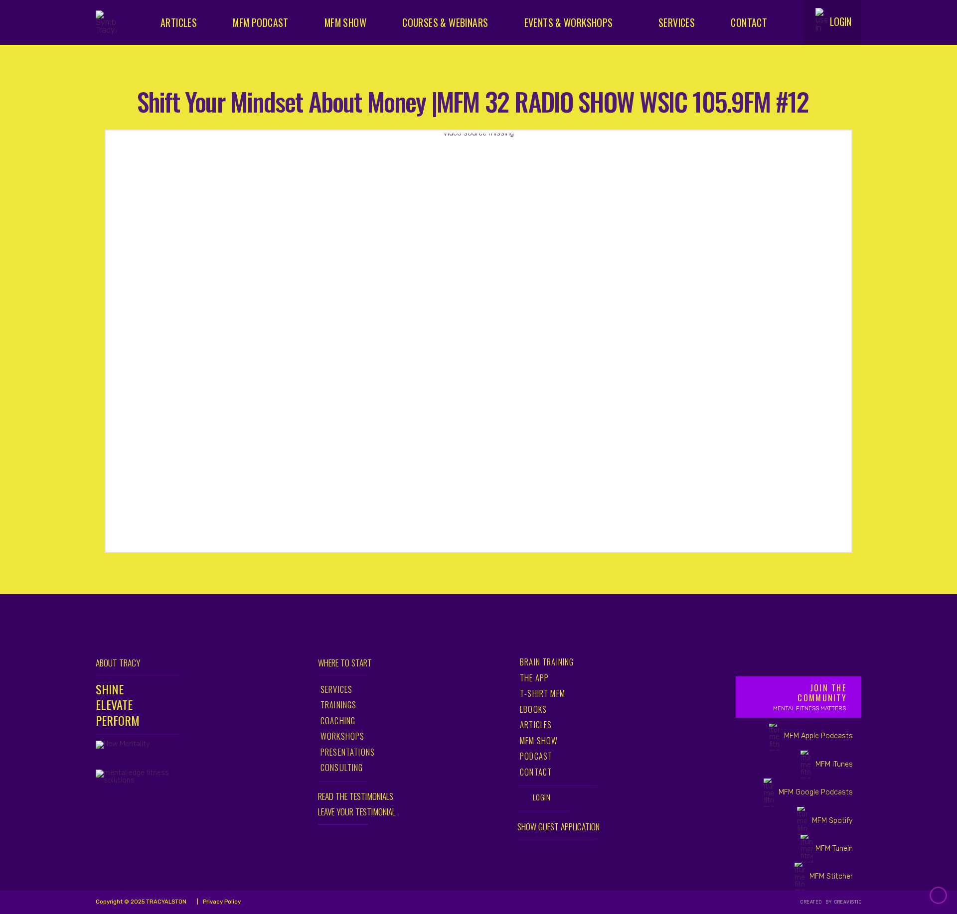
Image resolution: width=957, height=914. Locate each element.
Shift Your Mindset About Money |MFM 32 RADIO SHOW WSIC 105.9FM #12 (473, 101)
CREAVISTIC (847, 902)
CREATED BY (816, 902)
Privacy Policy (221, 901)
